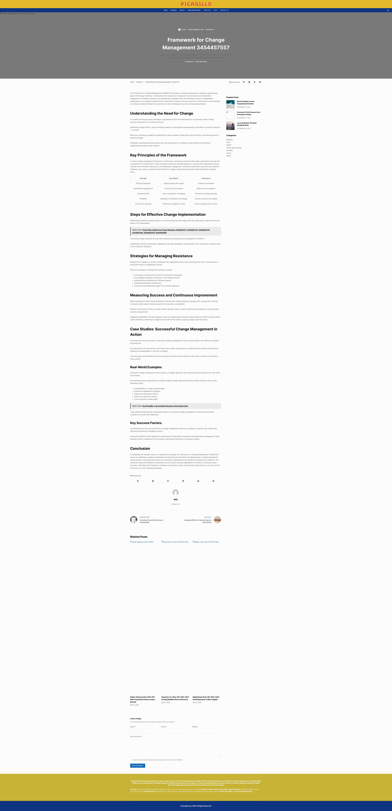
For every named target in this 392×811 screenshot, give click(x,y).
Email (163, 727)
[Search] (388, 10)
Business (173, 10)
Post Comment (137, 765)
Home (165, 10)
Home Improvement (194, 10)
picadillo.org (187, 806)
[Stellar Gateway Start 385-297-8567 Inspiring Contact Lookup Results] (144, 617)
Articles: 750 (176, 504)
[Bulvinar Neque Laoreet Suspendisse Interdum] (230, 104)
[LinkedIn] (260, 82)
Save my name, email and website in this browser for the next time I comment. (158, 760)
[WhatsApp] (198, 481)
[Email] (213, 481)
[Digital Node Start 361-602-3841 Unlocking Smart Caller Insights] (207, 617)
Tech (215, 10)
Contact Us (224, 10)
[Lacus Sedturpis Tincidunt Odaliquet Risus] (230, 126)
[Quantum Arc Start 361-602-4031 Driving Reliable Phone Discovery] (175, 617)
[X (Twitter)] (249, 82)
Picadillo (210, 29)
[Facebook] (244, 82)
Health (182, 10)
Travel (228, 153)
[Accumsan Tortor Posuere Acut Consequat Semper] (230, 115)
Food (228, 142)
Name (132, 727)
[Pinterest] (255, 82)
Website (195, 727)
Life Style (207, 10)
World (228, 156)
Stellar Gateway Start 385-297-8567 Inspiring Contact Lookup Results (142, 699)
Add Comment (136, 736)
